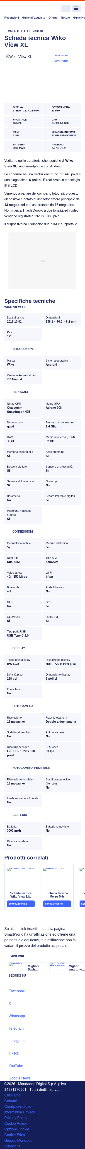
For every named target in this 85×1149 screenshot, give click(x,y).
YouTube (16, 1066)
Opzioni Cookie (16, 1129)
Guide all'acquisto (33, 17)
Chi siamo (12, 1095)
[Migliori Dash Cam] (42, 967)
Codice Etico (14, 1135)
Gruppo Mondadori (19, 1140)
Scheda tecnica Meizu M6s (57, 894)
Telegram (16, 1028)
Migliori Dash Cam (33, 967)
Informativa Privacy (19, 1112)
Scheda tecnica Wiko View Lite (21, 894)
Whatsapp (17, 1016)
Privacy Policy (15, 1118)
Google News (20, 1078)
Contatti (10, 1101)
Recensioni (11, 17)
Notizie (65, 17)
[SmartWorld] (21, 8)
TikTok (14, 1053)
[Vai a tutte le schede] (24, 31)
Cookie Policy (15, 1123)
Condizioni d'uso (17, 1106)
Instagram (16, 1041)
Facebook (17, 991)
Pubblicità (12, 1146)
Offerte (53, 17)
